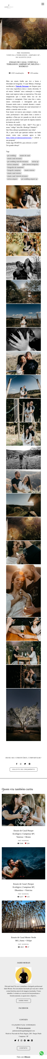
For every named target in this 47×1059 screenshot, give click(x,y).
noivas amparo (12, 179)
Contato (23, 1048)
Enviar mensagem (24, 1028)
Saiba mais (23, 1000)
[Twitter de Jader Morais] (15, 1040)
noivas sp (35, 161)
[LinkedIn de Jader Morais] (32, 1040)
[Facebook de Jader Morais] (18, 1040)
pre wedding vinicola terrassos (17, 161)
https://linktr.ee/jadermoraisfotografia (19, 138)
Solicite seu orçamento (23, 769)
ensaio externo (29, 170)
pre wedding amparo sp (29, 179)
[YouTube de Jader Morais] (28, 1040)
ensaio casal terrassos (14, 158)
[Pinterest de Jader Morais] (25, 1040)
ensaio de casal (25, 155)
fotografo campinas (13, 170)
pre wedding (11, 155)
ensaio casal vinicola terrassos (17, 176)
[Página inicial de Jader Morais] (8, 6)
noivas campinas (12, 164)
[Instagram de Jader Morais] (21, 1040)
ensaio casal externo (14, 173)
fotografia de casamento (15, 167)
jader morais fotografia (30, 164)
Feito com (23, 1057)
